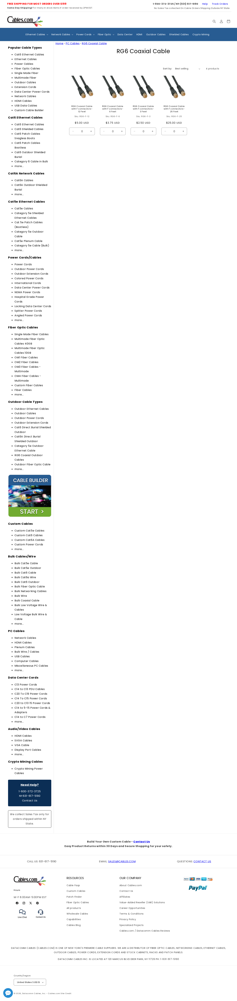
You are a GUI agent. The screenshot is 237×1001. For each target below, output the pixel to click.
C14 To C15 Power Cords (31, 698)
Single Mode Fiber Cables (32, 334)
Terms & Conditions (131, 913)
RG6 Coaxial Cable (94, 43)
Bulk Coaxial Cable (27, 600)
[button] (214, 21)
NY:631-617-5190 (29, 796)
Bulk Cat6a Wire (25, 577)
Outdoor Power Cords (29, 269)
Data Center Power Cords (32, 92)
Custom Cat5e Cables (29, 530)
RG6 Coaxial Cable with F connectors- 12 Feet (82, 109)
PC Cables (72, 43)
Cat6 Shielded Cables (29, 129)
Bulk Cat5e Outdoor (28, 568)
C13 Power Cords (26, 684)
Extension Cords (25, 87)
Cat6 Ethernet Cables (29, 54)
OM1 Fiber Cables (26, 357)
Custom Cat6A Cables (29, 540)
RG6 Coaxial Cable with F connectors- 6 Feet (112, 109)
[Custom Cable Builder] (29, 516)
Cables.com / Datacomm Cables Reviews (144, 930)
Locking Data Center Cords (33, 306)
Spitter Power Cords (28, 311)
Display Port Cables (28, 750)
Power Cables (24, 64)
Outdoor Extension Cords (31, 274)
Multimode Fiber (25, 78)
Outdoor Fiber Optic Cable (33, 464)
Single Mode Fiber (26, 73)
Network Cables (25, 96)
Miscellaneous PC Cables (31, 666)
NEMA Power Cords (27, 292)
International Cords (28, 283)
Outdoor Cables (25, 82)
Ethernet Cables (26, 59)
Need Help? (30, 785)
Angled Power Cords (28, 315)
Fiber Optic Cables (27, 68)
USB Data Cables (26, 105)
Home (59, 43)
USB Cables (22, 656)
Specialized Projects (131, 925)
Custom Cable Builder (29, 110)
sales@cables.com (122, 861)
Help (205, 3)
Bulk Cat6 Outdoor (27, 582)
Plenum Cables (25, 647)
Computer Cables (27, 661)
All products (74, 908)
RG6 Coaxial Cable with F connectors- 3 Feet (143, 109)
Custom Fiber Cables (29, 385)
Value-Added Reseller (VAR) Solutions (142, 902)
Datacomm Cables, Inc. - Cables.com (41, 993)
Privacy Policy (127, 919)
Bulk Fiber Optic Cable (30, 586)
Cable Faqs (73, 885)
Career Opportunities (132, 908)
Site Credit (66, 993)
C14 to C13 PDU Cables (30, 689)
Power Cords (23, 264)
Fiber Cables (23, 390)
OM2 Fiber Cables (27, 362)
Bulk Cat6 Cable (25, 573)
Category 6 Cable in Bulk (31, 161)
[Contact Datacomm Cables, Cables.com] (40, 920)
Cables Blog (74, 925)
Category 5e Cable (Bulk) (32, 245)
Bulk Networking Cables (30, 591)
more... (19, 166)
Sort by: (167, 68)
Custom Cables (76, 891)
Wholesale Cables (77, 913)
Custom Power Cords (29, 544)
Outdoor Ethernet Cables (32, 409)
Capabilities (74, 919)
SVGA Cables (23, 740)
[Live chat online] (8, 993)
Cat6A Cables (24, 180)
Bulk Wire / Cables (27, 652)
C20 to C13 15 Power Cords (32, 703)
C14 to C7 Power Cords (30, 717)
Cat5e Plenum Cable (29, 241)
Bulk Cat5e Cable (26, 563)
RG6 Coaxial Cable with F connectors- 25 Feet (174, 109)
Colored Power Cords (29, 278)
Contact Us (29, 800)
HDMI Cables (23, 101)
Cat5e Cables (24, 208)
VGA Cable (22, 745)
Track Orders (220, 3)
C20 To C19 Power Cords (31, 694)
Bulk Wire (21, 596)
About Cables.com (130, 885)
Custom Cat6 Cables (29, 535)
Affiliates (124, 896)
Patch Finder (74, 896)
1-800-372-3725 (30, 791)
